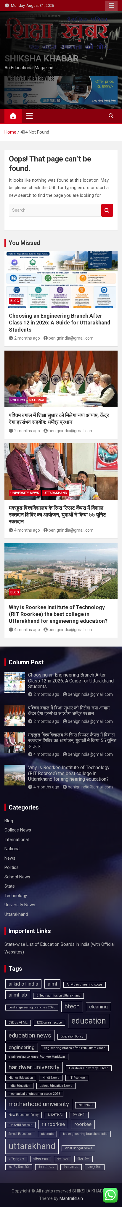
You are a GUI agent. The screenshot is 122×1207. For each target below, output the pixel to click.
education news (30, 1035)
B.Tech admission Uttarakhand (58, 995)
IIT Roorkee (77, 1078)
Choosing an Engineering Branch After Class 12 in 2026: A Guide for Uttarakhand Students (59, 323)
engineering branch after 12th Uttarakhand (74, 1048)
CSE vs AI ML (18, 1022)
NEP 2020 (85, 1105)
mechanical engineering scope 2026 (34, 1094)
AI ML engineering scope (84, 984)
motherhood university (39, 1104)
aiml (52, 984)
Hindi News (50, 1078)
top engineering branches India (85, 1134)
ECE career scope (49, 1022)
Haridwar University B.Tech (88, 1068)
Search (107, 210)
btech (72, 1006)
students (47, 1134)
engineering (22, 1047)
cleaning (98, 1007)
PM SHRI (79, 1115)
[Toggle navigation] (29, 116)
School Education (20, 1134)
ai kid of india (23, 984)
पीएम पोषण (83, 1159)
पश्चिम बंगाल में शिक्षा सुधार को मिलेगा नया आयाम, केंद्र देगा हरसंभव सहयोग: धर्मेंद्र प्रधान (69, 710)
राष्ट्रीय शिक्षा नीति (19, 1167)
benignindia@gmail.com (71, 338)
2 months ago (27, 338)
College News (17, 830)
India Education (19, 1086)
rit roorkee (53, 1124)
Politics (17, 400)
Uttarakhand (55, 493)
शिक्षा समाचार (71, 1167)
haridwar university (34, 1067)
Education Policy (72, 1036)
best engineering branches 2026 (32, 1007)
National (37, 400)
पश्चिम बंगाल (40, 1159)
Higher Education (21, 1078)
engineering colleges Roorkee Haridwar (37, 1057)
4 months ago (27, 530)
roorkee (83, 1124)
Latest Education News (56, 1086)
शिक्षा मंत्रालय (46, 1167)
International (16, 839)
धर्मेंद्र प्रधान (16, 1159)
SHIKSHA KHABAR (41, 58)
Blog (14, 301)
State (9, 886)
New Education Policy (23, 1115)
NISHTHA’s (55, 1115)
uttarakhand (32, 1146)
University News (24, 493)
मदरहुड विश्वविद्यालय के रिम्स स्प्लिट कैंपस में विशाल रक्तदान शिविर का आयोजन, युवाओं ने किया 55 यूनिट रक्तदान (57, 515)
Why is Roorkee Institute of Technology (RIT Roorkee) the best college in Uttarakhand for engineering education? (58, 614)
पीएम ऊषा (62, 1159)
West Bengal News (78, 1148)
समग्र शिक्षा (94, 1167)
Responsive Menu (111, 6)
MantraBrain (71, 1198)
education (88, 1021)
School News (17, 877)
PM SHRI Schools (20, 1125)
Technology (15, 895)
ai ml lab (18, 995)
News (9, 858)
